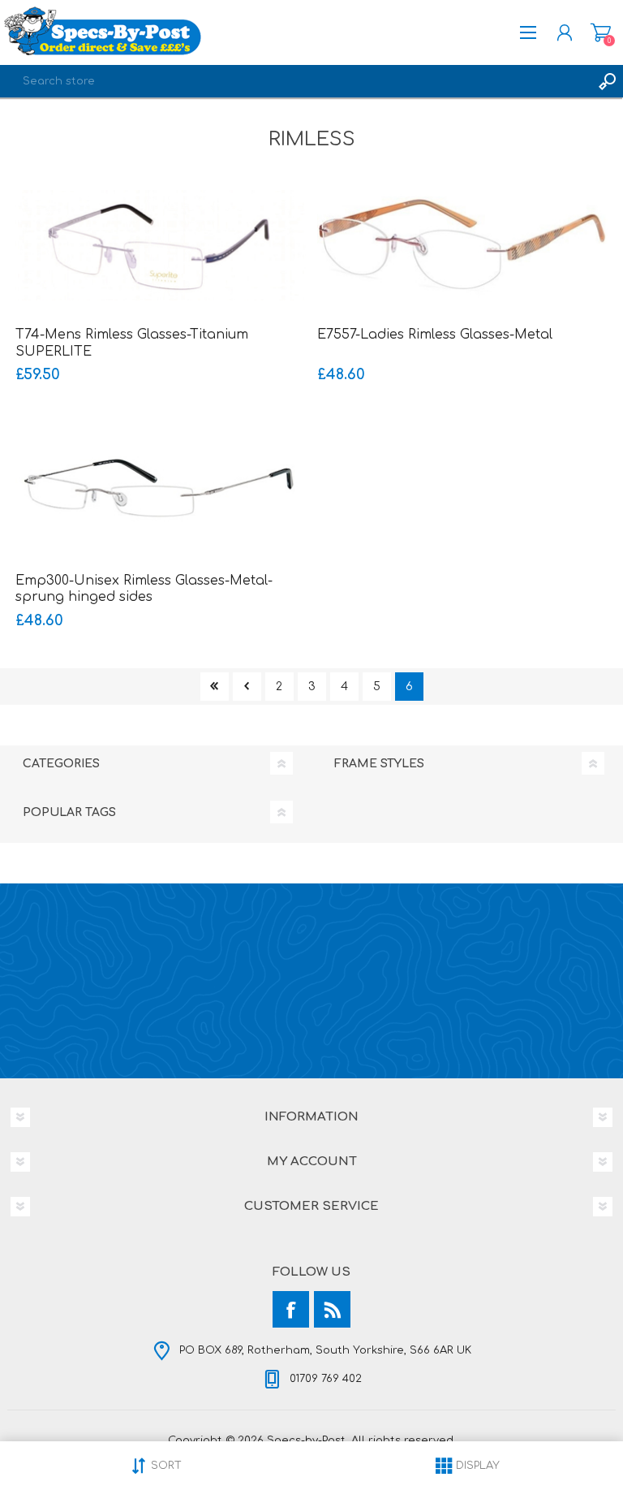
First (214, 686)
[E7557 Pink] (462, 245)
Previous (247, 686)
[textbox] (295, 81)
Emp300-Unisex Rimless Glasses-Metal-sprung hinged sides (144, 589)
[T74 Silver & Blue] (160, 245)
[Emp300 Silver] (160, 491)
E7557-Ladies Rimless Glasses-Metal (434, 334)
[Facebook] (291, 1309)
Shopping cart (600, 32)
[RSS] (332, 1309)
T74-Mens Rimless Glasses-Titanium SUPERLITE (131, 343)
